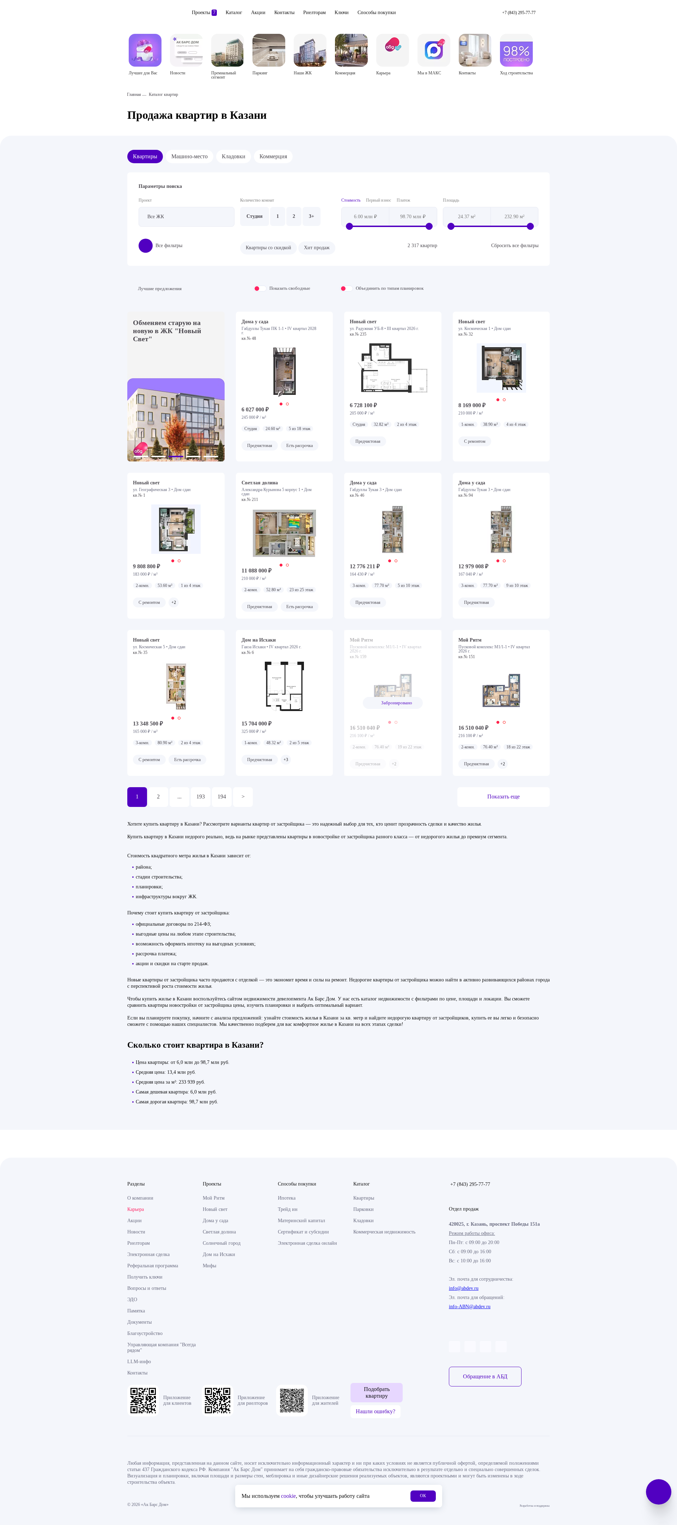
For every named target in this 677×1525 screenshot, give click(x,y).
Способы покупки (377, 12)
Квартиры (145, 156)
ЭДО (132, 1299)
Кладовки (233, 156)
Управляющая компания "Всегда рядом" (161, 1347)
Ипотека (286, 1198)
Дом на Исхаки (219, 1254)
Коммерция (273, 156)
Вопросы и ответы (146, 1288)
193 (200, 797)
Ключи (342, 12)
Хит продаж (317, 247)
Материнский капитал (301, 1220)
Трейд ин (288, 1209)
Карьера (135, 1209)
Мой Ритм (214, 1198)
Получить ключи (145, 1277)
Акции (258, 12)
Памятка (136, 1310)
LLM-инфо (139, 1361)
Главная (134, 94)
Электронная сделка (148, 1254)
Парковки (363, 1209)
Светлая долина (219, 1232)
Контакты (284, 12)
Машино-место (189, 156)
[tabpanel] (285, 372)
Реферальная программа (152, 1265)
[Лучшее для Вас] (145, 50)
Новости (136, 1232)
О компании (140, 1198)
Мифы (209, 1265)
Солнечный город (221, 1243)
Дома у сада (215, 1220)
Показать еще (503, 797)
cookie (288, 1496)
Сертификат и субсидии (303, 1232)
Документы (139, 1322)
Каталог (234, 12)
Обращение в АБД (485, 1376)
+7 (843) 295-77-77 (470, 1184)
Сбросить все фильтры (514, 245)
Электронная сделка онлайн (307, 1243)
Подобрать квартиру (377, 1392)
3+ (311, 216)
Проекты (203, 12)
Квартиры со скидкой (268, 247)
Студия (254, 216)
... (179, 797)
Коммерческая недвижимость (384, 1232)
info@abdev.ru (463, 1288)
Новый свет (215, 1209)
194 (222, 797)
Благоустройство (145, 1333)
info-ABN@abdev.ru (469, 1306)
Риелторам (314, 12)
